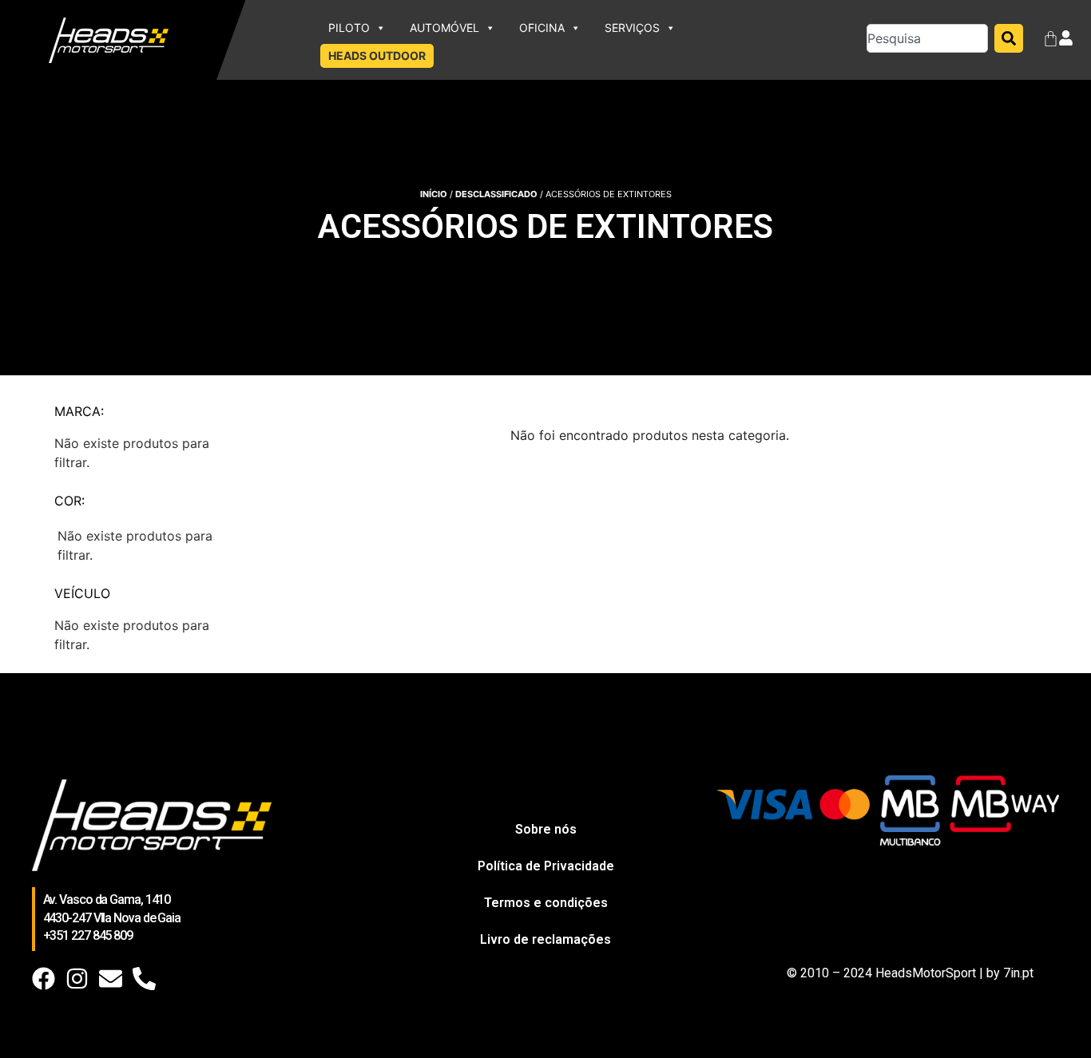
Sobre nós (546, 829)
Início (433, 194)
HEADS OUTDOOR (377, 55)
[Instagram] (77, 978)
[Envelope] (110, 978)
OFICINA (542, 27)
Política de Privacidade (546, 866)
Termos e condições (546, 902)
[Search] (1008, 38)
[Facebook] (43, 978)
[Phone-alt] (144, 978)
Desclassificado (496, 194)
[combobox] (927, 38)
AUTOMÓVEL (444, 27)
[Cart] (1050, 40)
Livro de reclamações (545, 939)
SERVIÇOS (632, 27)
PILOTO (349, 27)
